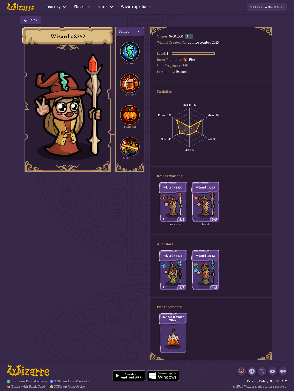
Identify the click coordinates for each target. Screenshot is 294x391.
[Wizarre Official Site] (241, 371)
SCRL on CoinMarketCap (73, 381)
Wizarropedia (134, 7)
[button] (130, 31)
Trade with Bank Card (28, 386)
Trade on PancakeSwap (29, 381)
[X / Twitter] (262, 371)
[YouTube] (272, 371)
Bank (103, 7)
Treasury (53, 7)
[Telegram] (252, 371)
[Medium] (283, 371)
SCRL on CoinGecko (69, 386)
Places (79, 7)
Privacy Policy (258, 381)
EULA (280, 381)
